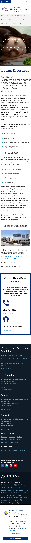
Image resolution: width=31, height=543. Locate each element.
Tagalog (3, 487)
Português (18, 487)
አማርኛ (10, 485)
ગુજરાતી (25, 497)
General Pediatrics (7, 361)
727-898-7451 (5, 387)
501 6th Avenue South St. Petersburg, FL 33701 (13, 381)
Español (3, 485)
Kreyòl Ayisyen (11, 495)
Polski (10, 497)
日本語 (25, 492)
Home (2, 15)
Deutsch (4, 497)
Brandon (4, 437)
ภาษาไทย (4, 500)
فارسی (16, 500)
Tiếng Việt (11, 490)
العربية (20, 495)
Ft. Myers (19, 437)
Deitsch (3, 503)
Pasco (23, 439)
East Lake (12, 437)
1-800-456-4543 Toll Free (8, 389)
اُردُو (10, 500)
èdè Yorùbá (13, 492)
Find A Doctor (13, 450)
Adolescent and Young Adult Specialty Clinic (12, 23)
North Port (4, 442)
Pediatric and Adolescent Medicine (17, 19)
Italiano (3, 490)
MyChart (4, 450)
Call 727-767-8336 (8, 313)
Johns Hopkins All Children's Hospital (15, 15)
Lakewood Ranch (14, 439)
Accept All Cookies (15, 538)
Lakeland (4, 439)
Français (23, 485)
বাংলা (20, 492)
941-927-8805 (5, 429)
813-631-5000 (5, 409)
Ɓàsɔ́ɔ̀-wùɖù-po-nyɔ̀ (22, 490)
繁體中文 (16, 485)
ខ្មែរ (9, 503)
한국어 (3, 495)
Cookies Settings (15, 533)
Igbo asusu (4, 492)
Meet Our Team (7, 330)
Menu (13, 1)
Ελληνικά (17, 497)
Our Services (18, 7)
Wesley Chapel (14, 442)
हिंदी (21, 500)
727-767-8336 (10, 262)
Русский (10, 487)
